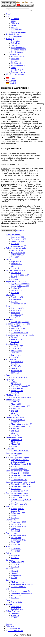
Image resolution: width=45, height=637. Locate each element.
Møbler (14, 573)
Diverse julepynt (19, 322)
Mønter (15, 444)
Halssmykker (18, 513)
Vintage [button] (9, 604)
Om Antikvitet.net (13, 628)
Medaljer (15, 442)
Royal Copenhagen (21, 464)
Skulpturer (16, 353)
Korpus (16, 549)
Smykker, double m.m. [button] (15, 506)
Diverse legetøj (19, 377)
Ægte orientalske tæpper (21, 584)
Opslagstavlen (16, 36)
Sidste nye (10, 626)
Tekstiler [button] (9, 560)
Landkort (16, 290)
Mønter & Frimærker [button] (14, 437)
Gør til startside (17, 52)
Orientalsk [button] (10, 448)
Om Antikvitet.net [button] (13, 54)
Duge (15, 564)
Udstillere (15, 19)
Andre (15, 466)
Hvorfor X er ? (17, 70)
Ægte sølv (17, 261)
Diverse (16, 602)
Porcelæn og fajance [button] (14, 453)
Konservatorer (16, 30)
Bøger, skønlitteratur (20, 284)
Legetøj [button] (9, 375)
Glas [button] (8, 306)
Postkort (16, 288)
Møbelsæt (16, 404)
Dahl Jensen (18, 462)
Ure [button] (7, 589)
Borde (15, 402)
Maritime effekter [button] (13, 395)
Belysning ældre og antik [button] (16, 248)
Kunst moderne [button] (12, 344)
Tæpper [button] (9, 580)
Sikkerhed (15, 59)
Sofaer (15, 408)
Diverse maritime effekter (22, 397)
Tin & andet (17, 391)
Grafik (16, 348)
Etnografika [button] (10, 295)
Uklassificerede (18, 246)
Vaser (15, 313)
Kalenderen (15, 43)
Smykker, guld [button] (12, 520)
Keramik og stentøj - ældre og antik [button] (20, 335)
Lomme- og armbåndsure (22, 593)
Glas (14, 382)
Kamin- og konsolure (20, 591)
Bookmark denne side (19, 50)
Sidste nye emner (17, 23)
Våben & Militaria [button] (13, 611)
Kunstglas (17, 315)
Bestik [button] (8, 259)
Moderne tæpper (19, 582)
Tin (14, 277)
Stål (14, 266)
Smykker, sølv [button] (11, 533)
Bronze (16, 273)
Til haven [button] (9, 569)
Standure (15, 595)
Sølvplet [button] (9, 553)
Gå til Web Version (16, 74)
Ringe (14, 515)
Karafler (16, 310)
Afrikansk (16, 299)
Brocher (15, 511)
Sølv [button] (8, 546)
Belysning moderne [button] (13, 235)
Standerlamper (18, 239)
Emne (13, 21)
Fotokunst (16, 607)
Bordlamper (17, 237)
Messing (16, 384)
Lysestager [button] (10, 379)
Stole (15, 413)
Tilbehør (14, 27)
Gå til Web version (15, 631)
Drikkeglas (17, 308)
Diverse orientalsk (20, 451)
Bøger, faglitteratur (20, 286)
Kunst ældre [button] (11, 359)
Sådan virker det (17, 56)
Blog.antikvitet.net (18, 48)
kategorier (20, 230)
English (12, 81)
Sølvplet (16, 264)
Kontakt (14, 61)
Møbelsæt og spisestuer (21, 424)
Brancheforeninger (18, 32)
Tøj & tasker (17, 609)
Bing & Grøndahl (20, 460)
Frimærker (16, 440)
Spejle (14, 411)
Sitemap (14, 45)
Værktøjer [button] (10, 39)
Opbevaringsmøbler (20, 406)
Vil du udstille (16, 63)
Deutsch (12, 83)
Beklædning (17, 562)
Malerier (16, 350)
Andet (15, 244)
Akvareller (17, 346)
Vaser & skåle (18, 328)
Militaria (15, 613)
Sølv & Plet (17, 388)
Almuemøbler (18, 420)
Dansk (12, 78)
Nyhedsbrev (16, 41)
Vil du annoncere (17, 65)
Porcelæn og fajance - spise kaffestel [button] (20, 482)
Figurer (16, 326)
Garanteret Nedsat (18, 72)
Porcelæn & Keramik (20, 386)
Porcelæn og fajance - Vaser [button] (17, 493)
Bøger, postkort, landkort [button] (16, 281)
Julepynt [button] (9, 319)
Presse (13, 68)
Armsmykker (17, 509)
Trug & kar (16, 575)
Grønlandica (17, 297)
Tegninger (16, 355)
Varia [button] (8, 600)
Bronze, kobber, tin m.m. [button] (16, 270)
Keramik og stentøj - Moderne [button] (18, 324)
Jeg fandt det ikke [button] (13, 34)
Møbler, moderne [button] (13, 399)
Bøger (13, 25)
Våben (15, 615)
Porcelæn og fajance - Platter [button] (17, 471)
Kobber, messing (20, 275)
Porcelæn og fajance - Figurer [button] (17, 457)
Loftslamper (17, 241)
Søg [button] (7, 16)
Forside (9, 14)
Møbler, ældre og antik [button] (15, 417)
